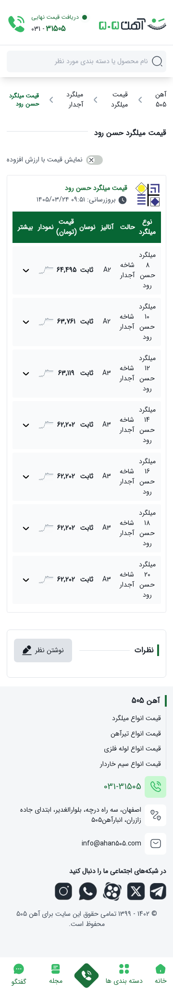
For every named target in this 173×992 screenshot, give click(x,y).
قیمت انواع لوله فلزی (132, 749)
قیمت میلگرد (119, 100)
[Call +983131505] (16, 24)
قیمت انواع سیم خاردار (130, 764)
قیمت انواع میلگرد (136, 718)
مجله (55, 981)
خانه (161, 981)
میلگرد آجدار (74, 100)
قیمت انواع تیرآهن (136, 734)
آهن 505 (160, 100)
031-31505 (122, 786)
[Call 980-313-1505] (86, 969)
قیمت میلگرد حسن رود (24, 100)
